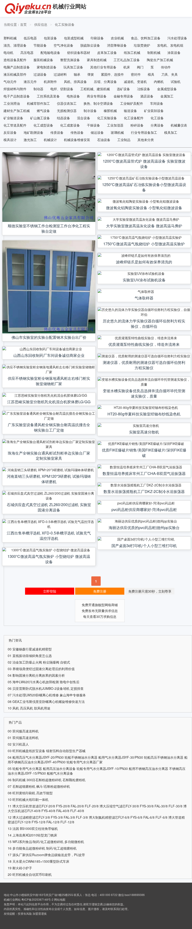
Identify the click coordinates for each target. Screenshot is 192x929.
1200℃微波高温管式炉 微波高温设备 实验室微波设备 (144, 163)
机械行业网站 (69, 6)
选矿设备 (123, 88)
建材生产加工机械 (17, 110)
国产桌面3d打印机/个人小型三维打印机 (144, 545)
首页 (23, 24)
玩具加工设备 (73, 67)
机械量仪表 (179, 125)
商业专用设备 (97, 96)
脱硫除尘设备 (90, 45)
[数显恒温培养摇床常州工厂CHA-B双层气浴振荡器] (144, 467)
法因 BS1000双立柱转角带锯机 (35, 828)
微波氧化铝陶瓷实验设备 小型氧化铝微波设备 (144, 207)
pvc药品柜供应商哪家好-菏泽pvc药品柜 (144, 509)
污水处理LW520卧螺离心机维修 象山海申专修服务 (49, 695)
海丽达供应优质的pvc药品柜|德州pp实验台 (144, 527)
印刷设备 (97, 38)
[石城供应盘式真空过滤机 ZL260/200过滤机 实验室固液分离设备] (48, 496)
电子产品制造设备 (17, 96)
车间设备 (156, 103)
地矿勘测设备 (33, 132)
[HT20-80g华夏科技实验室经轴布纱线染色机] (144, 407)
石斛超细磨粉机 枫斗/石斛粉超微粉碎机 (41, 786)
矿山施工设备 (40, 118)
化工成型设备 (43, 125)
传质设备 (56, 132)
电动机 (8, 52)
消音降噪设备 (117, 45)
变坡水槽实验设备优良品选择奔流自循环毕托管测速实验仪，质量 (144, 393)
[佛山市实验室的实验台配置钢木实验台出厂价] (48, 286)
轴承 (77, 74)
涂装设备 (174, 52)
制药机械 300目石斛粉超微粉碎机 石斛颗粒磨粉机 (48, 779)
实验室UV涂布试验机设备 (144, 280)
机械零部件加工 (38, 103)
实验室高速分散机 (144, 432)
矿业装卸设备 (154, 110)
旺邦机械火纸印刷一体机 (30, 799)
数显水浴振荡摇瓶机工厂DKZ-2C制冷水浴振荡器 (144, 491)
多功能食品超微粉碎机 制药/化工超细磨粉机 (44, 848)
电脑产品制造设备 (17, 67)
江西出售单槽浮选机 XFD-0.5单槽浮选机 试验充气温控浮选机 (49, 535)
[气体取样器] (144, 291)
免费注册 (99, 591)
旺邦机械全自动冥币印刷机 (32, 874)
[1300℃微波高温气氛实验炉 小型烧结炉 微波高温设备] (48, 550)
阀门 (140, 67)
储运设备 (97, 132)
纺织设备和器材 (78, 52)
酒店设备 (146, 96)
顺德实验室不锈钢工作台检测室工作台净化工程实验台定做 (49, 228)
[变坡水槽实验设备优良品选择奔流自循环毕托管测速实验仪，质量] (144, 382)
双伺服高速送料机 (25, 731)
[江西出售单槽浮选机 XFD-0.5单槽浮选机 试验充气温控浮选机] (48, 524)
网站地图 (59, 899)
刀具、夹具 (169, 74)
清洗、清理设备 (15, 45)
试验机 (176, 81)
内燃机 (159, 81)
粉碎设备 (137, 125)
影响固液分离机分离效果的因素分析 (38, 675)
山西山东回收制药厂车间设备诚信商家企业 (49, 355)
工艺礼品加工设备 (127, 59)
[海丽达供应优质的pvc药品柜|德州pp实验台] (144, 521)
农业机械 (117, 38)
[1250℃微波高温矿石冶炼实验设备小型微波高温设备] (144, 178)
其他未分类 (145, 139)
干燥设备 (93, 125)
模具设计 (10, 139)
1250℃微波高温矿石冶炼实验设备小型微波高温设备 (144, 187)
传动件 (166, 67)
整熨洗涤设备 (70, 59)
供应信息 (40, 24)
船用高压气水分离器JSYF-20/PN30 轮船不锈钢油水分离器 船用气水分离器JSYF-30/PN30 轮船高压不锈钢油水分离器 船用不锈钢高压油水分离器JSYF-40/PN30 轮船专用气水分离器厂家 (98, 759)
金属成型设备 (167, 88)
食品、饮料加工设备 (145, 38)
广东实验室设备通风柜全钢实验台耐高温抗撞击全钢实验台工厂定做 (49, 427)
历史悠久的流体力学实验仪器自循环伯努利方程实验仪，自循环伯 (144, 323)
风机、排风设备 (75, 81)
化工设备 (157, 118)
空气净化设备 (63, 45)
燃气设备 (43, 110)
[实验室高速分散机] (144, 425)
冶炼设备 (143, 88)
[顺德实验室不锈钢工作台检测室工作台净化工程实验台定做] (48, 187)
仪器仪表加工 (67, 103)
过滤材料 (60, 74)
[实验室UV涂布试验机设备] (144, 273)
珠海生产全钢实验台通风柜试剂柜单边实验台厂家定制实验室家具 (49, 455)
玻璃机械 (117, 132)
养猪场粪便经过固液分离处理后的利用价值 (43, 668)
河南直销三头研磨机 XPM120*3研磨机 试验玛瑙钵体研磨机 (49, 478)
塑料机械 (10, 38)
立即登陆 (49, 591)
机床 (126, 67)
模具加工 (170, 132)
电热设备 (73, 96)
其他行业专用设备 (103, 67)
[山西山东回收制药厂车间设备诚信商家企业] (48, 349)
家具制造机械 (97, 59)
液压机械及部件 (15, 74)
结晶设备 (63, 118)
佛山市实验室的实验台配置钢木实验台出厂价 (48, 337)
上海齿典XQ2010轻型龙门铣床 (34, 835)
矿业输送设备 (13, 118)
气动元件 (10, 81)
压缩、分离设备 (105, 81)
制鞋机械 (153, 52)
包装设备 (50, 38)
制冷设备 (90, 110)
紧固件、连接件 (112, 74)
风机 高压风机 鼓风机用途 (31, 708)
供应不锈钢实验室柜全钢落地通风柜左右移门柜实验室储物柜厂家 (49, 380)
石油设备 (103, 139)
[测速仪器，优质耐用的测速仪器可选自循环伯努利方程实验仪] (144, 356)
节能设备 (40, 45)
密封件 (136, 74)
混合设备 (83, 118)
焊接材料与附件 (15, 88)
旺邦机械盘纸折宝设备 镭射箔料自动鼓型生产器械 (48, 750)
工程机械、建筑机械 (95, 88)
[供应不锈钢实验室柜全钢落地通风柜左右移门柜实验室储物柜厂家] (48, 369)
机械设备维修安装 (77, 139)
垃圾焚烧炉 (142, 45)
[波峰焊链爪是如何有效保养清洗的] (144, 255)
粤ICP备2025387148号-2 (37, 899)
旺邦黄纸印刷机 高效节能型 (32, 793)
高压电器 (26, 52)
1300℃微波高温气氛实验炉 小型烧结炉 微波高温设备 (48, 558)
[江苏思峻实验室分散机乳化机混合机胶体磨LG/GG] (48, 395)
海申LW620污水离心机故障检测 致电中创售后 (45, 681)
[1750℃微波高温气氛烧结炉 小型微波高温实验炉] (144, 237)
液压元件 (30, 81)
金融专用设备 (123, 96)
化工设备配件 (134, 118)
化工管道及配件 (15, 125)
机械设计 (50, 139)
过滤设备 (40, 74)
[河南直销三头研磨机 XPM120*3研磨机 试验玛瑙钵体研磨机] (48, 469)
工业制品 (123, 139)
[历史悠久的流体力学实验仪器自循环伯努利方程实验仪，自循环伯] (144, 312)
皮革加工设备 (107, 52)
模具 (151, 74)
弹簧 (90, 74)
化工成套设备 (70, 125)
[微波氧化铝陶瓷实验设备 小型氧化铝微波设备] (144, 201)
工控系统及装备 (48, 96)
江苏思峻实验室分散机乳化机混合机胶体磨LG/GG (49, 401)
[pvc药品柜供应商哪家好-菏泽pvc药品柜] (144, 503)
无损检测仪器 (67, 110)
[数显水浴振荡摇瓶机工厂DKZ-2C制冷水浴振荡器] (144, 485)
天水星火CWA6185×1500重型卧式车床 (40, 861)
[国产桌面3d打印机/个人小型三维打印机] (144, 539)
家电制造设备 (46, 67)
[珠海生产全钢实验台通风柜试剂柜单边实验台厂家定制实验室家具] (48, 444)
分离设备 (157, 125)
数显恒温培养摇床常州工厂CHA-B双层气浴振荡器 (144, 473)
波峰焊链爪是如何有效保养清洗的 (144, 262)
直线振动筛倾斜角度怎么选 (32, 655)
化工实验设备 (64, 24)
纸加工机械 (132, 52)
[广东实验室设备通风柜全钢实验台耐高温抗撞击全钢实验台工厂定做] (48, 416)
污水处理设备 (177, 38)
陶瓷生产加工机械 (160, 59)
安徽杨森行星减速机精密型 (32, 649)
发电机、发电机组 (170, 45)
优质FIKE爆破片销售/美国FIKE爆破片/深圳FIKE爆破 (144, 452)
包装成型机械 (74, 38)
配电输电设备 (50, 52)
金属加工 (167, 96)
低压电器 (30, 38)
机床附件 (50, 81)
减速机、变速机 (135, 81)
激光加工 (30, 139)
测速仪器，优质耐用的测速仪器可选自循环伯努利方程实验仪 (144, 364)
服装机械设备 (43, 59)
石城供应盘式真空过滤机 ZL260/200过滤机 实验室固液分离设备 (49, 507)
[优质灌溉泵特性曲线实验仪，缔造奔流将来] (144, 338)
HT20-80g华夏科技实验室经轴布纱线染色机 (144, 414)
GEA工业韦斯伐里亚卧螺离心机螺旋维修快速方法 (48, 701)
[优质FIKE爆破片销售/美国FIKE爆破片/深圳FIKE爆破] (144, 443)
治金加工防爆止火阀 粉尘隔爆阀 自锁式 (41, 662)
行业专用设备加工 (144, 132)
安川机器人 (20, 744)
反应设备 (10, 132)
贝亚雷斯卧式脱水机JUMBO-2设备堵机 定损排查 (48, 688)
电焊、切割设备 (61, 88)
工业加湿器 (115, 125)
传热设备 (77, 132)
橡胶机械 (110, 110)
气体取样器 (144, 298)
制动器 (38, 88)
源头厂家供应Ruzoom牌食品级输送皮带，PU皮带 (48, 854)
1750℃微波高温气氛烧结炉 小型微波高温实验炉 (144, 243)
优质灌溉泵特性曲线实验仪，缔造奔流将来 (144, 344)
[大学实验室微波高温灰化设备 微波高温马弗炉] (144, 219)
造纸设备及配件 (15, 59)
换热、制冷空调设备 (98, 103)
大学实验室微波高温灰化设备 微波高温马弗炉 (144, 225)
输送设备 (130, 110)
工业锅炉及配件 (131, 103)
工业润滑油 (12, 103)
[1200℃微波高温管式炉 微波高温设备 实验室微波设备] (144, 154)
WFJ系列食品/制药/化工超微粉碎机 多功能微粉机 (48, 841)
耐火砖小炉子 (22, 868)
